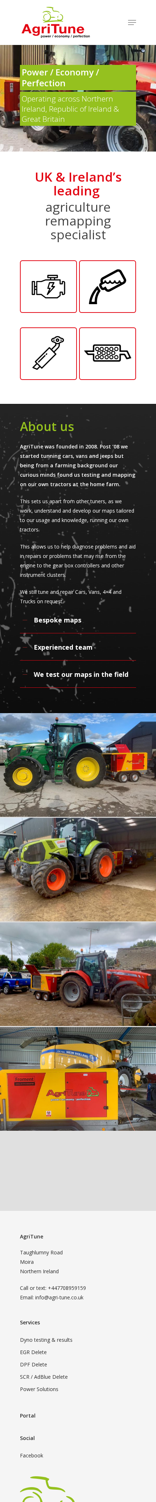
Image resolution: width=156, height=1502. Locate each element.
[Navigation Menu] (132, 22)
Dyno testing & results (46, 1339)
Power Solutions (39, 1389)
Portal (28, 1415)
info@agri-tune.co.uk (59, 1297)
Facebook (31, 1455)
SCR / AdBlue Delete (44, 1376)
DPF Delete (33, 1364)
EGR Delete (33, 1352)
